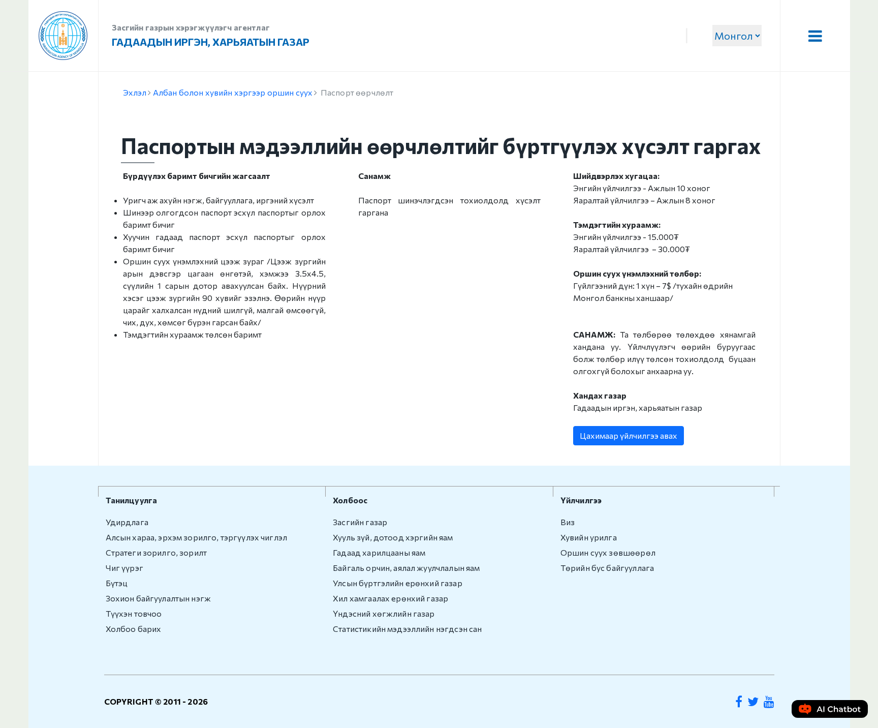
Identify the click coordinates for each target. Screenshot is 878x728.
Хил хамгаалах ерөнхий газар (390, 598)
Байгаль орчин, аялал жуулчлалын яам (406, 567)
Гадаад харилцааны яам (379, 552)
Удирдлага (127, 522)
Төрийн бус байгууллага (607, 567)
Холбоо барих (134, 628)
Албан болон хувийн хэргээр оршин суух (233, 92)
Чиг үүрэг (124, 567)
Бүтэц (117, 583)
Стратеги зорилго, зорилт (156, 552)
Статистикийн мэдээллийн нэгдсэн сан (407, 628)
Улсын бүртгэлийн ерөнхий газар (397, 583)
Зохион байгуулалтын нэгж (158, 598)
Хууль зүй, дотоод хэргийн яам (393, 537)
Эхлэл (135, 92)
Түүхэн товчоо (134, 613)
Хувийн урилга (588, 537)
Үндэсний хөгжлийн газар (383, 613)
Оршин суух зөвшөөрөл (607, 552)
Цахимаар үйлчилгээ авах (628, 435)
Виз (567, 522)
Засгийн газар (360, 522)
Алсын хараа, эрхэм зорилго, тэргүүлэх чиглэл (197, 537)
